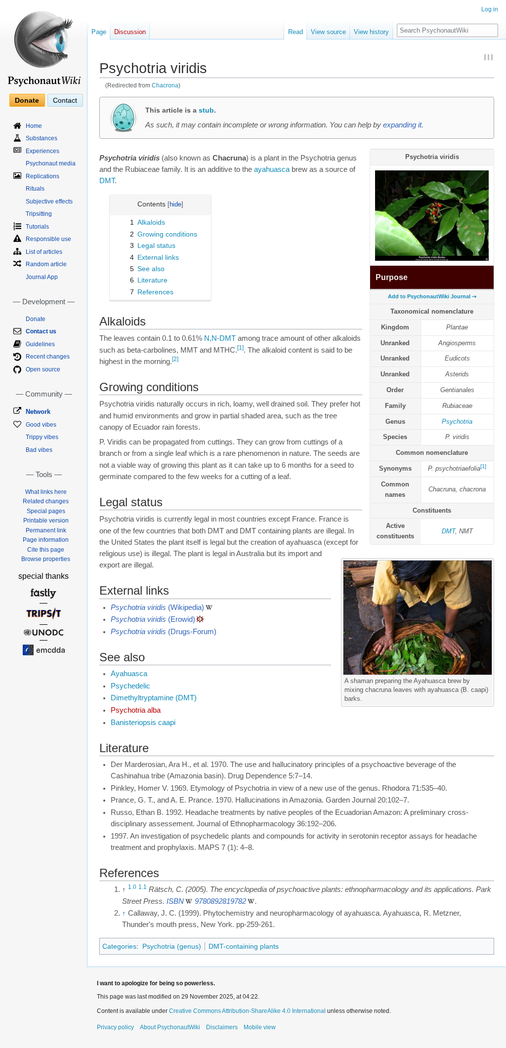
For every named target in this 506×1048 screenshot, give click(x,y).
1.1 (142, 887)
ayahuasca (272, 169)
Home (34, 125)
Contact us (41, 331)
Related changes (46, 501)
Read (295, 32)
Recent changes (48, 356)
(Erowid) (153, 619)
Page (98, 32)
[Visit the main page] (43, 44)
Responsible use (48, 239)
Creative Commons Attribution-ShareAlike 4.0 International (247, 1011)
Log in (489, 9)
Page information (46, 539)
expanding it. (403, 125)
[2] (175, 359)
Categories (119, 946)
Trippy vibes (42, 437)
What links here (46, 491)
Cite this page (45, 549)
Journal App (42, 277)
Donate (27, 100)
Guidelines (40, 344)
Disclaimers (222, 1027)
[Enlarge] (487, 679)
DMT (448, 531)
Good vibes (41, 424)
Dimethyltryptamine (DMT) (154, 698)
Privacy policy (115, 1027)
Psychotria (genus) (171, 946)
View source (328, 32)
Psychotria (457, 421)
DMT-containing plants (244, 946)
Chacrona (165, 85)
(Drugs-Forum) (163, 632)
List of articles (44, 251)
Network (38, 411)
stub (206, 110)
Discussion (130, 32)
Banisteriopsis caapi (143, 722)
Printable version (46, 520)
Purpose (392, 277)
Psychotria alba (136, 710)
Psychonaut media (51, 163)
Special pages (46, 511)
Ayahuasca (129, 674)
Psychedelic (130, 686)
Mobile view (260, 1027)
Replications (42, 176)
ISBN (175, 901)
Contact (65, 100)
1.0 (132, 887)
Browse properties (45, 559)
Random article (46, 264)
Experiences (42, 151)
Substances (41, 138)
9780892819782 (220, 901)
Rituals (35, 188)
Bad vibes (39, 449)
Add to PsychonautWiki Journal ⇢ (432, 296)
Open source (43, 369)
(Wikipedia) (157, 607)
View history (371, 32)
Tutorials (37, 226)
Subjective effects (49, 201)
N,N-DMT (220, 338)
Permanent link (46, 530)
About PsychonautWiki (170, 1027)
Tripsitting (39, 213)
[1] (483, 466)
